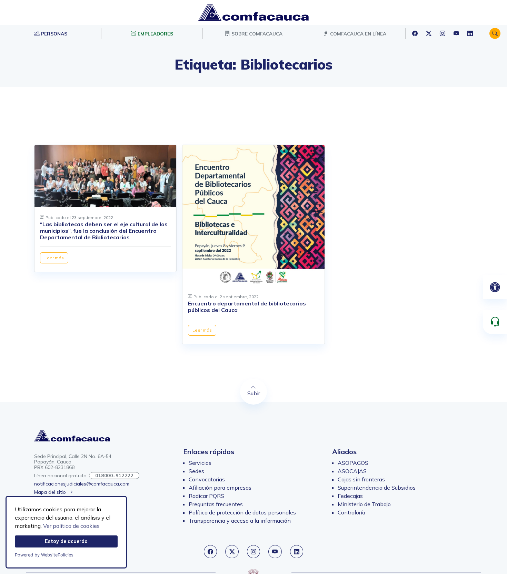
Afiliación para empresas (220, 487)
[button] (494, 33)
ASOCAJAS (352, 471)
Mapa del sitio (50, 492)
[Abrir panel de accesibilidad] (495, 287)
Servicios (200, 462)
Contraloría (351, 512)
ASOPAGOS (353, 462)
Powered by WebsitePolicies (44, 554)
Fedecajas (350, 495)
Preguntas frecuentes (216, 504)
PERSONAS (53, 33)
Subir (253, 393)
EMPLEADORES (154, 33)
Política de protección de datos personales (242, 512)
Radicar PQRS (206, 495)
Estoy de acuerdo (66, 541)
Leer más (54, 257)
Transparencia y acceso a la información (240, 520)
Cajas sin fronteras (361, 479)
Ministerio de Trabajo (364, 504)
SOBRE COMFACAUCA (256, 33)
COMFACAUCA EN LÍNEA (357, 33)
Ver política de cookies (71, 525)
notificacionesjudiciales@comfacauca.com (81, 484)
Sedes (196, 471)
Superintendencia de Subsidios (377, 487)
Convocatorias (207, 479)
